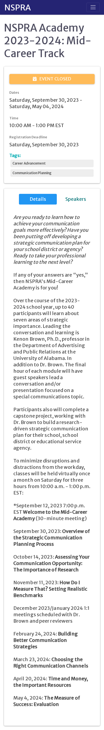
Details (38, 199)
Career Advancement (29, 163)
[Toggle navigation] (93, 7)
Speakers (75, 199)
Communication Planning (32, 173)
